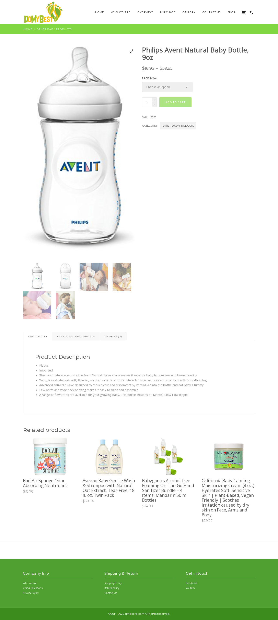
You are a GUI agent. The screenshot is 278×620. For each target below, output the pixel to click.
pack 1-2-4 (149, 78)
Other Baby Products (54, 29)
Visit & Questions (33, 588)
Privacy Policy (30, 593)
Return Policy (111, 588)
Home (99, 12)
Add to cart (175, 102)
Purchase (167, 12)
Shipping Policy (113, 583)
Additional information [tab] (76, 336)
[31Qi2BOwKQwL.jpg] (79, 154)
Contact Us (211, 12)
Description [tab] (37, 336)
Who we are (120, 12)
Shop (232, 12)
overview (145, 12)
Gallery (188, 12)
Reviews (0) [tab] (113, 336)
